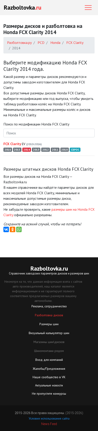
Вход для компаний (49, 360)
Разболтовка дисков (49, 315)
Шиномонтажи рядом (49, 351)
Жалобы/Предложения (49, 369)
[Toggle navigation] (88, 7)
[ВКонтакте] (6, 229)
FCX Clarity (22, 143)
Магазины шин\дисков (49, 342)
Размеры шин (49, 324)
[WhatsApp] (19, 229)
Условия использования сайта (49, 418)
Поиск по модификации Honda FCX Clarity (36, 124)
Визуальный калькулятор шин (49, 333)
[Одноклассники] (12, 229)
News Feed (49, 424)
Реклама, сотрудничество (49, 306)
